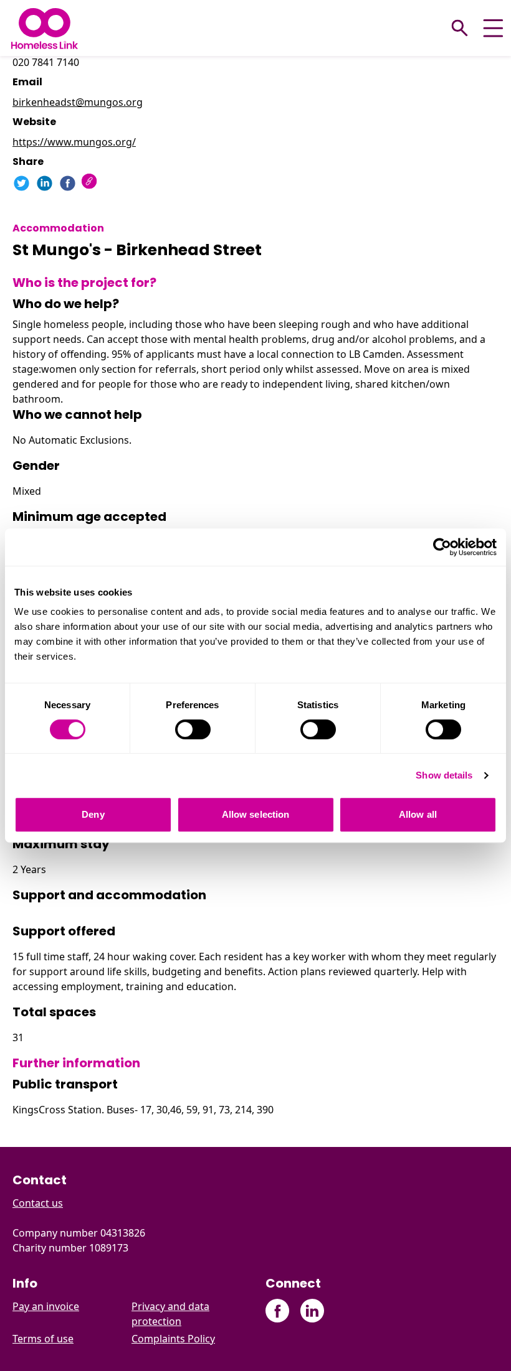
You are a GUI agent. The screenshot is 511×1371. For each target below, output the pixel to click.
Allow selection (256, 814)
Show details (444, 775)
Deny (93, 814)
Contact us (37, 1203)
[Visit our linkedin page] (312, 1311)
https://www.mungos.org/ (74, 142)
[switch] (193, 729)
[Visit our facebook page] (277, 1311)
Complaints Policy (173, 1338)
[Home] (44, 28)
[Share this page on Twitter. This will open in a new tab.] (21, 183)
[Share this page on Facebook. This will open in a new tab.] (68, 183)
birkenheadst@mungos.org (77, 102)
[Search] (460, 28)
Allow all (418, 814)
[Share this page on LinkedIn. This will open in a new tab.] (45, 183)
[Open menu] (493, 28)
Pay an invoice (45, 1306)
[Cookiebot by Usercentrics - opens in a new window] (442, 547)
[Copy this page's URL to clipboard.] (91, 183)
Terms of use (43, 1338)
